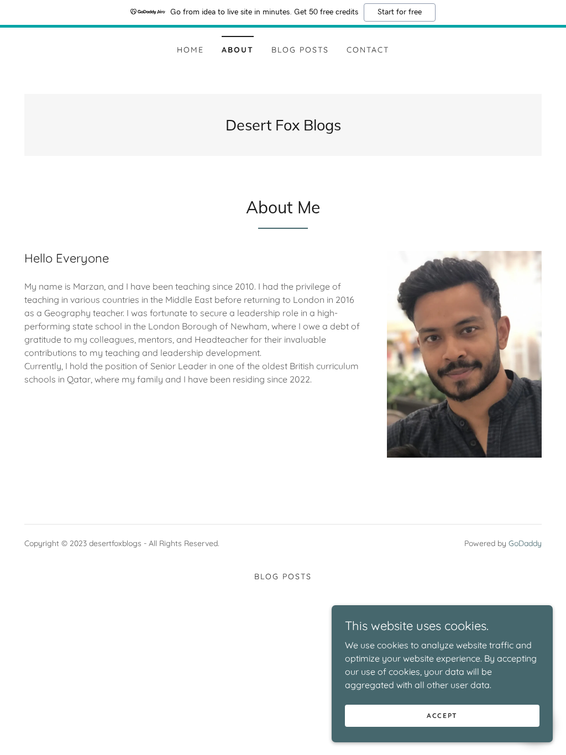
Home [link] (190, 50)
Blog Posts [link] (300, 50)
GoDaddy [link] (525, 543)
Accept (442, 715)
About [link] (238, 50)
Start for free (400, 12)
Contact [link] (368, 50)
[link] (283, 127)
